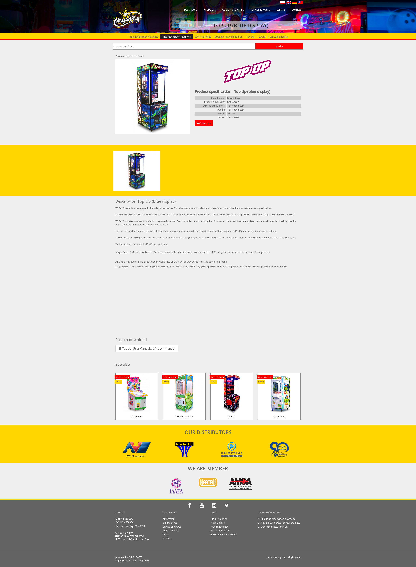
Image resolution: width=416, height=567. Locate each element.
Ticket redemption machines (143, 36)
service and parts (172, 526)
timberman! (169, 518)
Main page (190, 9)
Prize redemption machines (176, 36)
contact (167, 538)
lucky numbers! (171, 530)
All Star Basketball (219, 530)
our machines (170, 522)
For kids (250, 36)
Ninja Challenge (218, 518)
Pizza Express (217, 522)
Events (280, 9)
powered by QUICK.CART (128, 557)
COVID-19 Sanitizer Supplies (273, 36)
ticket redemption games (223, 534)
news (166, 534)
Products (209, 9)
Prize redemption (219, 526)
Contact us (205, 122)
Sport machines (203, 36)
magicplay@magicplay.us (131, 535)
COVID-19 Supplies (233, 9)
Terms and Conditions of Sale (134, 539)
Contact (297, 9)
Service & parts (260, 9)
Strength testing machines (228, 36)
